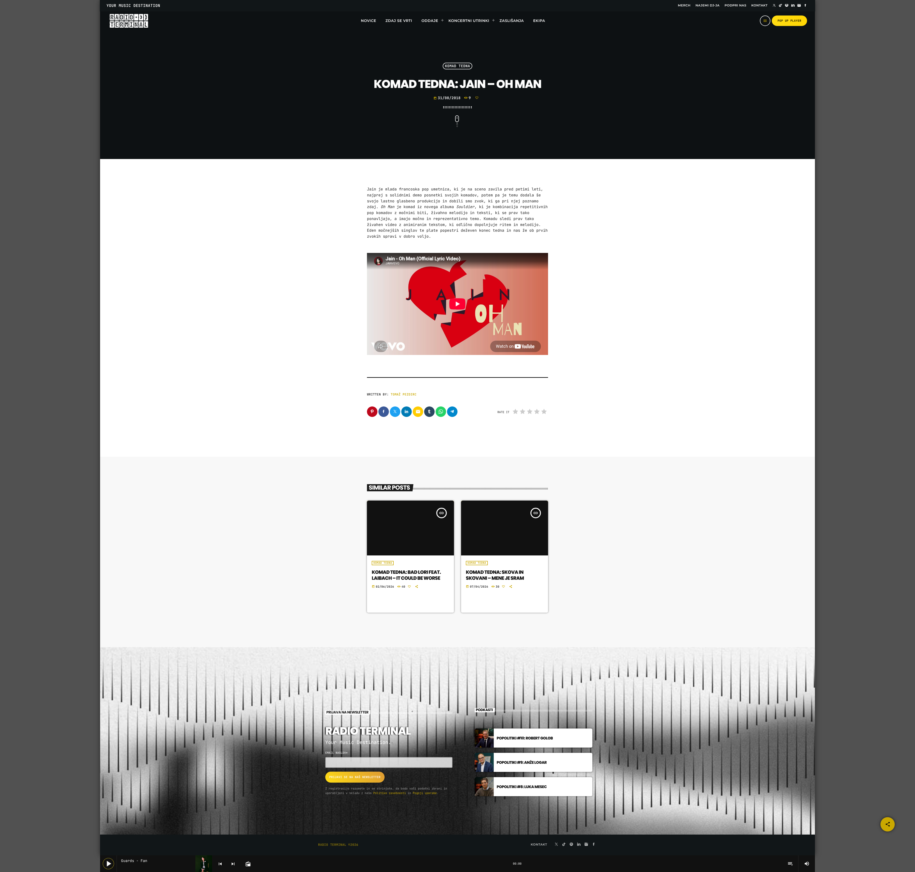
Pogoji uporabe (425, 793)
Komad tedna (457, 66)
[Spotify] (787, 5)
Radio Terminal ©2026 (338, 845)
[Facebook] (805, 5)
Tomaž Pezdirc (404, 394)
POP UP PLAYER (789, 21)
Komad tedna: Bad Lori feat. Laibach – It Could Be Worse (406, 575)
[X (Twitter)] (774, 5)
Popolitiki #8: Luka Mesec (522, 787)
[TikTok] (780, 5)
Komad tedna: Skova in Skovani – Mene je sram (495, 575)
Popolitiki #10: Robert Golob (525, 738)
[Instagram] (799, 5)
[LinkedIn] (793, 5)
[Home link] (128, 21)
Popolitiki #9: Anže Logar (522, 762)
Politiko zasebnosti (389, 793)
